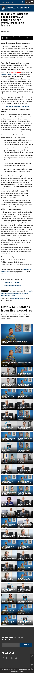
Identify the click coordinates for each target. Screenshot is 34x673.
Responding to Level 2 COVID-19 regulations (25, 395)
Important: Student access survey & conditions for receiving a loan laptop (9, 590)
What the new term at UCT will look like (24, 590)
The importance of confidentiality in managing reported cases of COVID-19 (24, 622)
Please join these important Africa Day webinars (24, 492)
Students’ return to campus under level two (8, 395)
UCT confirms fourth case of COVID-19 (25, 611)
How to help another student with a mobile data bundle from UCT (25, 525)
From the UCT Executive (12, 282)
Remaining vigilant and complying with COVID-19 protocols (17, 363)
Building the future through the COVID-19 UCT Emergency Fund (9, 525)
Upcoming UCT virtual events (23, 417)
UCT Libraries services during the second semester (7, 406)
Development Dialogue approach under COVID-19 (24, 460)
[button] (3, 38)
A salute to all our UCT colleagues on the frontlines (25, 482)
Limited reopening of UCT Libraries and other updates (24, 374)
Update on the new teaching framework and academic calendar (25, 557)
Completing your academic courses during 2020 (7, 428)
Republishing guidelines (17, 671)
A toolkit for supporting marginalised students (8, 449)
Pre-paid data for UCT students (8, 546)
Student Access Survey (8, 74)
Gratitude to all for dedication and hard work (24, 568)
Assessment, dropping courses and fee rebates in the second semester (24, 406)
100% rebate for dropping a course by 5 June (25, 471)
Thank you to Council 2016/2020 (25, 439)
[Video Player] (17, 38)
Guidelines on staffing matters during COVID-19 (9, 514)
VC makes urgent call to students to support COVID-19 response (8, 622)
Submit (26, 645)
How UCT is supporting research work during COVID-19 (25, 536)
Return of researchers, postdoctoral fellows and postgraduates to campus (8, 471)
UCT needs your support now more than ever (23, 546)
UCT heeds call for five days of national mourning (14, 342)
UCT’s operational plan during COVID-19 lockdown (25, 600)
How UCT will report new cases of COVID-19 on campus (8, 439)
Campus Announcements (12, 285)
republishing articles (18, 298)
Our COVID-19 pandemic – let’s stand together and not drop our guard (8, 374)
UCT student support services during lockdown (9, 492)
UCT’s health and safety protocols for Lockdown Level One (8, 385)
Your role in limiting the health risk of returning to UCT (24, 385)
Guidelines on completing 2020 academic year (7, 417)
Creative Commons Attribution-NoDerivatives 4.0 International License (17, 293)
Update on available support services (9, 600)
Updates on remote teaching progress (8, 536)
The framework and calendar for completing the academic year (8, 568)
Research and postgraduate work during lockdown (7, 579)
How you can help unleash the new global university (24, 449)
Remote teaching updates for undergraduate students (24, 514)
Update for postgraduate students (9, 557)
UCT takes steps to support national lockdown (8, 611)
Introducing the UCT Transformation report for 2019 (8, 460)
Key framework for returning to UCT (24, 428)
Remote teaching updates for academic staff (24, 503)
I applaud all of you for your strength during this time (8, 503)
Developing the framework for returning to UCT (7, 482)
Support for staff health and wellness (24, 579)
